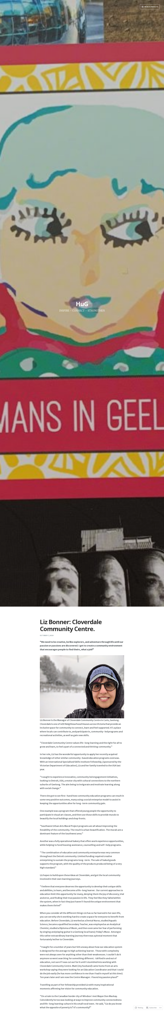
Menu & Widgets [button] (151, 7)
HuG (82, 304)
